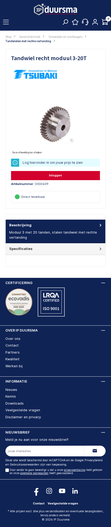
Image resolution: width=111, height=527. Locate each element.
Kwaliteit (12, 359)
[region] (55, 125)
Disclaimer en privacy (23, 417)
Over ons (12, 339)
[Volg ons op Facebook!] (36, 491)
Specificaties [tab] (20, 249)
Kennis (10, 396)
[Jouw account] (95, 22)
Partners (12, 352)
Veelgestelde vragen (22, 410)
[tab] (55, 231)
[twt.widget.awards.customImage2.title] (51, 302)
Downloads (14, 403)
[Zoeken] (65, 23)
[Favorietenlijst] (75, 23)
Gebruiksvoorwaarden (24, 464)
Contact (12, 345)
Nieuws (11, 390)
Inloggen (55, 175)
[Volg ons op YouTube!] (62, 491)
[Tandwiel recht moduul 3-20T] (55, 125)
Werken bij (14, 366)
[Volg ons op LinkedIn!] (75, 491)
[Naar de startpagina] (55, 9)
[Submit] (95, 451)
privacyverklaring (74, 469)
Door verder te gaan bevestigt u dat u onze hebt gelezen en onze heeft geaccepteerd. (56, 471)
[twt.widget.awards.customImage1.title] (18, 302)
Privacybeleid (94, 460)
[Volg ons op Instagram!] (49, 491)
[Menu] (6, 22)
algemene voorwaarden (34, 473)
